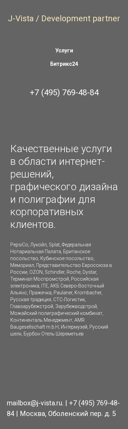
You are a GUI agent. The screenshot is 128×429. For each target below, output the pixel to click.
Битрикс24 (64, 64)
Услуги (64, 50)
